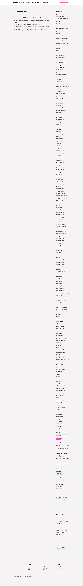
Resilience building (64, 530)
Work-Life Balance (59, 549)
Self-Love (57, 347)
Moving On (57, 254)
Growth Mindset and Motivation (61, 158)
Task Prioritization (59, 545)
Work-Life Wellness (59, 416)
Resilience (58, 530)
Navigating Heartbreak (59, 259)
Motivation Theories (59, 245)
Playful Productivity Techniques (61, 298)
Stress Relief (58, 386)
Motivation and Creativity (60, 217)
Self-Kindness (58, 345)
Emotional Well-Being (59, 105)
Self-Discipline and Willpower (60, 340)
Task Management (59, 543)
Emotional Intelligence (59, 101)
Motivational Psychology (60, 248)
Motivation (34, 2)
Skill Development (59, 534)
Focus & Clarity (58, 131)
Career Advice (39, 2)
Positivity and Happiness (60, 312)
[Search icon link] (69, 2)
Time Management (59, 397)
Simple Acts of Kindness (60, 369)
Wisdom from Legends (59, 412)
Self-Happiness (58, 342)
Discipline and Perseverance (60, 93)
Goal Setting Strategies (59, 490)
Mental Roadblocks (59, 202)
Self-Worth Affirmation (59, 357)
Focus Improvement (59, 138)
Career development (59, 475)
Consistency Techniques (60, 60)
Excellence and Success (60, 119)
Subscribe (58, 438)
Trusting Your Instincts (59, 400)
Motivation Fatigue (59, 236)
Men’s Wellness (58, 186)
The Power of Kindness (59, 395)
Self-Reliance (58, 354)
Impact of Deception (59, 167)
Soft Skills (57, 374)
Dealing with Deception (59, 83)
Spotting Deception (59, 378)
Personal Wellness (59, 516)
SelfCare (62, 532)
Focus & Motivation (59, 134)
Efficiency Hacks (58, 96)
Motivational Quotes (59, 250)
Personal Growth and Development (61, 293)
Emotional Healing (59, 100)
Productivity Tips (59, 523)
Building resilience (58, 471)
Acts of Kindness (58, 11)
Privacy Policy (60, 566)
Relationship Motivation (60, 328)
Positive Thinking (58, 304)
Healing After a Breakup (60, 160)
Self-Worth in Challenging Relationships (62, 359)
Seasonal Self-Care (59, 333)
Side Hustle (57, 367)
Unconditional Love (59, 405)
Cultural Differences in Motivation (61, 74)
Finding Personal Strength (60, 127)
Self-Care (22, 2)
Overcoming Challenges (60, 260)
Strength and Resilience (59, 385)
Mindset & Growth (59, 207)
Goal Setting (58, 143)
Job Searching (58, 174)
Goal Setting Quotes (59, 146)
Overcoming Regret (59, 276)
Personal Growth (59, 514)
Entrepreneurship (58, 115)
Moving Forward (23, 24)
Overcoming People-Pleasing (60, 274)
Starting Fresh (58, 379)
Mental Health (58, 190)
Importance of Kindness (60, 169)
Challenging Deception (59, 55)
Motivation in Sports (59, 243)
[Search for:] (62, 464)
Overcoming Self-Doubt (59, 278)
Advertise (29, 569)
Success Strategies (59, 392)
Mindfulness (65, 497)
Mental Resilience (58, 200)
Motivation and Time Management (61, 233)
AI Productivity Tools (59, 14)
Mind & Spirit (58, 205)
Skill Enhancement (59, 536)
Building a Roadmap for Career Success (62, 30)
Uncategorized (29, 24)
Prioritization (58, 314)
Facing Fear (58, 122)
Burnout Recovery (58, 35)
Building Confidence (59, 33)
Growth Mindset (58, 155)
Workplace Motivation (59, 421)
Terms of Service (60, 568)
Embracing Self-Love (59, 98)
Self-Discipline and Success (60, 338)
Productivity (28, 2)
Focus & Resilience (59, 136)
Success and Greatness (59, 390)
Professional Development (60, 525)
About (29, 566)
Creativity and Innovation (60, 65)
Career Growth (58, 477)
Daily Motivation (58, 77)
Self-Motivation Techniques (60, 349)
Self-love (57, 532)
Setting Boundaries (59, 362)
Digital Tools (58, 91)
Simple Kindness (58, 371)
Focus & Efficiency (59, 133)
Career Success (65, 477)
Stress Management (59, 541)
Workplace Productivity (59, 553)
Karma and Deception (59, 176)
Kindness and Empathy (59, 179)
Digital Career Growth (59, 89)
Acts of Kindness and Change (61, 13)
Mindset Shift (58, 209)
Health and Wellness (59, 165)
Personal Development (59, 286)
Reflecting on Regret (59, 324)
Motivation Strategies (59, 503)
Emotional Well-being (59, 107)
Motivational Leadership (60, 247)
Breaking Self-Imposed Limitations (61, 28)
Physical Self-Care (59, 295)
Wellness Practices (59, 411)
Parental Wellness (59, 281)
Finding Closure (58, 126)
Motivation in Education (60, 238)
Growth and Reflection (59, 153)
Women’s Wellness (59, 414)
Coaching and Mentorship (60, 57)
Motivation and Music (59, 228)
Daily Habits (58, 76)
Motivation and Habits (59, 219)
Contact (29, 568)
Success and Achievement (60, 388)
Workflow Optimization (59, 551)
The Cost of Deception (59, 393)
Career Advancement (59, 36)
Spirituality (57, 376)
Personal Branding (59, 285)
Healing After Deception (60, 162)
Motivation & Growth (59, 212)
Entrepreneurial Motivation (60, 114)
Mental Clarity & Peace (59, 188)
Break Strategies (58, 26)
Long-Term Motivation (59, 183)
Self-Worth (57, 356)
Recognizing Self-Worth (59, 323)
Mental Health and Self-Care (60, 193)
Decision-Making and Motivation (61, 84)
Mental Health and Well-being (60, 195)
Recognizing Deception (59, 321)
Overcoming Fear (58, 267)
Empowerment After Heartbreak (61, 110)
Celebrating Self (58, 53)
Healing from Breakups (59, 164)
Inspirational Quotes (46, 2)
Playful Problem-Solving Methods (61, 297)
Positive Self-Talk (58, 302)
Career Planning (58, 48)
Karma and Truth (58, 177)
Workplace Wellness (59, 428)
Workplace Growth (59, 419)
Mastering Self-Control (59, 184)
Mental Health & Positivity (60, 191)
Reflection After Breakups (60, 326)
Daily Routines (58, 81)
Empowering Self (58, 108)
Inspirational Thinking (59, 172)
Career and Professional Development (62, 43)
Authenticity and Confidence (60, 16)
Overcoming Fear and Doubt (60, 271)
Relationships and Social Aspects (61, 330)
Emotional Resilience (59, 103)
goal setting (58, 488)
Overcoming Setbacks (59, 279)
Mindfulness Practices (60, 499)
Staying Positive (58, 381)
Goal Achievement (59, 141)
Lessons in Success (59, 181)
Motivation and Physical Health (61, 229)
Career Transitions (59, 52)
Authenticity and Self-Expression (61, 18)
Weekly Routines (58, 409)
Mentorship (57, 203)
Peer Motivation (58, 283)
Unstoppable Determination (60, 407)
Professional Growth (59, 319)
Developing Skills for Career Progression (62, 86)
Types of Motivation (59, 402)
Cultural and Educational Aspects (61, 72)
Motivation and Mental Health (61, 224)
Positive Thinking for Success (61, 311)
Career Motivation (59, 46)
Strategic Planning (59, 383)
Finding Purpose (58, 129)
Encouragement (58, 112)
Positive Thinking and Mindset (61, 307)
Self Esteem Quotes (59, 335)
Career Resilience (58, 50)
